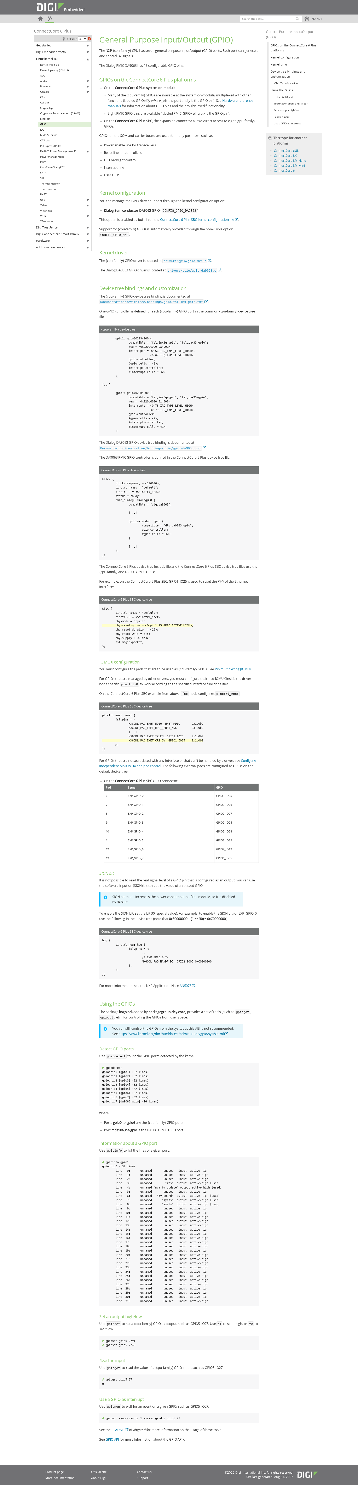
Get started (44, 45)
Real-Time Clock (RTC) (52, 167)
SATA (43, 173)
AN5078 (185, 985)
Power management (52, 156)
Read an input (281, 117)
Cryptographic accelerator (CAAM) (60, 113)
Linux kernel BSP (47, 59)
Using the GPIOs (282, 90)
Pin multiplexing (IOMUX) (54, 70)
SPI (42, 178)
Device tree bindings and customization (288, 73)
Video (43, 205)
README (118, 1430)
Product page (54, 1472)
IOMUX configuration (286, 83)
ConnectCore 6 (284, 170)
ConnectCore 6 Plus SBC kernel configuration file (197, 219)
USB (42, 200)
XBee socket (47, 221)
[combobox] (271, 18)
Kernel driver (280, 64)
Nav (319, 19)
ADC (42, 75)
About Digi (98, 1478)
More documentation (60, 1478)
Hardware (43, 241)
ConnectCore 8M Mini (289, 165)
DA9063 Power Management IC (58, 151)
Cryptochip (46, 108)
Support (142, 1478)
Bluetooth (45, 86)
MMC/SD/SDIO (48, 135)
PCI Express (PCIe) (50, 146)
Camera (45, 92)
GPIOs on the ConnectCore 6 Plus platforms (293, 47)
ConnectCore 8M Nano (290, 160)
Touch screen (48, 189)
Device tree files (49, 65)
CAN (42, 97)
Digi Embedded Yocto (51, 52)
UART (43, 194)
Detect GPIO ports (284, 97)
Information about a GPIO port (291, 103)
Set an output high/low (286, 110)
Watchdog (46, 210)
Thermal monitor (50, 183)
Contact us (144, 1472)
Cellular (44, 102)
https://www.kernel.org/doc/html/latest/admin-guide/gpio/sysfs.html (171, 1034)
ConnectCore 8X (285, 155)
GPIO (43, 124)
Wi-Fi (43, 216)
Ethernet (45, 118)
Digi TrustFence (47, 227)
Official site (99, 1472)
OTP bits (45, 140)
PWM (43, 162)
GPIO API (112, 1439)
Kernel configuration (285, 57)
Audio (43, 81)
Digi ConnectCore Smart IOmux (57, 234)
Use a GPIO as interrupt (287, 123)
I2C (42, 129)
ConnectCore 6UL (286, 150)
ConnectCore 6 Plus (52, 31)
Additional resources (50, 247)
